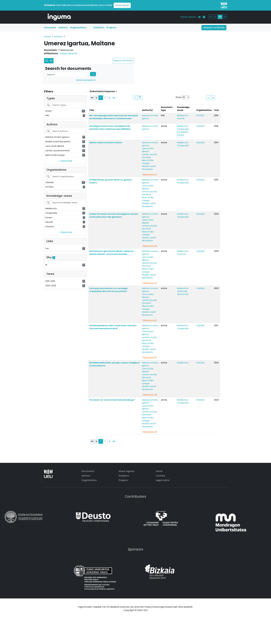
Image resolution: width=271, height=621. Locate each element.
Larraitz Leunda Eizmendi (149, 156)
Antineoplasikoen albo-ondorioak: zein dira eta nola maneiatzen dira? (112, 327)
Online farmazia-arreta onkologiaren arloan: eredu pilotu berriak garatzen (113, 215)
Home (47, 36)
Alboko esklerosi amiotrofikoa (105, 142)
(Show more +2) (150, 174)
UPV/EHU (200, 115)
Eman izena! (122, 5)
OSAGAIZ (200, 126)
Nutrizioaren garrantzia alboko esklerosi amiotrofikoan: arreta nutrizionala (111, 252)
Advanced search (86, 80)
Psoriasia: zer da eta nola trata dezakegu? (112, 399)
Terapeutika (183, 129)
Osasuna (181, 254)
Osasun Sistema (68, 53)
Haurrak (180, 118)
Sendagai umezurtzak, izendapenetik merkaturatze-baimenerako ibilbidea (109, 127)
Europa (180, 135)
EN (220, 16)
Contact (160, 475)
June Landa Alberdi (147, 150)
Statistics (98, 27)
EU (211, 16)
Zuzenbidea (182, 132)
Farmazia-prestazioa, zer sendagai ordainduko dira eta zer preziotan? (108, 290)
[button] (51, 60)
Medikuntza (182, 115)
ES (215, 16)
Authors (63, 27)
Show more (66, 160)
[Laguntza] (204, 17)
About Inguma (188, 16)
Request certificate (214, 27)
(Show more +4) (150, 394)
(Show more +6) (150, 246)
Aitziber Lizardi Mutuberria (149, 168)
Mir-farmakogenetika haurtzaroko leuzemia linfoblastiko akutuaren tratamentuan (113, 117)
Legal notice (162, 480)
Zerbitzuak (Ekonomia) (183, 293)
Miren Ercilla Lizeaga (147, 162)
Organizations (78, 27)
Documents (87, 471)
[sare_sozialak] (46, 60)
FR (225, 16)
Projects (111, 27)
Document (50, 27)
